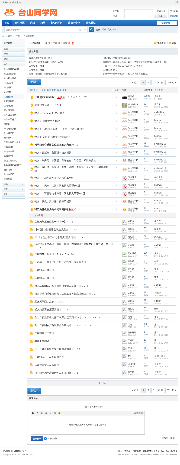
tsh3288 (132, 364)
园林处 (7, 124)
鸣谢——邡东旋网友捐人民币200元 (53, 177)
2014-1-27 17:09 (161, 343)
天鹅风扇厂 (9, 101)
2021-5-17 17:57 (161, 179)
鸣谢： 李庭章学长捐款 (47, 121)
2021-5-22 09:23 (161, 146)
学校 (6, 54)
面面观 (131, 96)
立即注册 (174, 16)
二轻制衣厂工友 (43, 333)
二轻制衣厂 (29, 36)
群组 (32, 22)
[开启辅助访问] (173, 2)
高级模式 (138, 413)
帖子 (81, 30)
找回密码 (174, 11)
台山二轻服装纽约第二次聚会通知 (52, 349)
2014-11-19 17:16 (161, 272)
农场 (6, 59)
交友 (110, 29)
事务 (6, 194)
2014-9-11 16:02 (161, 295)
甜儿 (156, 324)
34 (145, 236)
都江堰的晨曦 (41, 105)
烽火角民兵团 (10, 128)
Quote (50, 413)
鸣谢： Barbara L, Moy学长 (49, 113)
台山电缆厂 (9, 174)
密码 (115, 16)
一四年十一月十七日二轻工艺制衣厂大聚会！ (124, 66)
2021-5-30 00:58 (161, 138)
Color (37, 413)
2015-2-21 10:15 (161, 248)
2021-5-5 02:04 (160, 211)
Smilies (59, 413)
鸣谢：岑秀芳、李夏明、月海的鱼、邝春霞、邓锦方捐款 (65, 160)
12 (145, 208)
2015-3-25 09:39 (161, 231)
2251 (84, 97)
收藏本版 (161, 43)
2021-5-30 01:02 (161, 131)
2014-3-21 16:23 (161, 335)
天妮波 (131, 221)
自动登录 (161, 11)
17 (145, 292)
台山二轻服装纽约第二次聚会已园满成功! (56, 317)
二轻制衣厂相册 (36, 66)
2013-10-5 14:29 (161, 367)
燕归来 (157, 104)
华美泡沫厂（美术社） (12, 143)
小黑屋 (119, 451)
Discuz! (17, 451)
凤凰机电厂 (9, 156)
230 (145, 253)
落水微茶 (132, 253)
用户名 (115, 11)
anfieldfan (159, 112)
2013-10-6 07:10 (161, 359)
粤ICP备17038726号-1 (166, 451)
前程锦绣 (132, 332)
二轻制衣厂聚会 (36, 70)
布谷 (156, 316)
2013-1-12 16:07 (161, 374)
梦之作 (157, 221)
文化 (6, 189)
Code (55, 413)
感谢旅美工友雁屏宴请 (46, 309)
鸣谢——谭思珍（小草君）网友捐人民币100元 (59, 193)
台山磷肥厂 (9, 133)
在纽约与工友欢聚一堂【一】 (43, 58)
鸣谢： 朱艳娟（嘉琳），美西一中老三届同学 (59, 128)
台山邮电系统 (10, 78)
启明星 (157, 96)
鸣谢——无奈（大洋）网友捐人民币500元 (57, 185)
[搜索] (91, 30)
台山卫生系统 (10, 74)
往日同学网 (74, 22)
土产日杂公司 (10, 115)
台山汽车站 (9, 151)
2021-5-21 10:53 (161, 154)
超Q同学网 (57, 22)
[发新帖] (34, 82)
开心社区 (20, 22)
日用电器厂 (9, 106)
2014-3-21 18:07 (161, 327)
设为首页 (6, 2)
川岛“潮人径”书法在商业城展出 (117, 58)
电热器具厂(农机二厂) (12, 165)
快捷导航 (166, 23)
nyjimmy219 (160, 144)
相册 (42, 22)
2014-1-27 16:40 (161, 351)
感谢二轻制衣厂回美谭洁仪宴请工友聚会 (48, 73)
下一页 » (103, 383)
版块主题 (38, 215)
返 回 (136, 82)
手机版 (127, 451)
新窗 (116, 90)
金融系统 (8, 179)
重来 (156, 269)
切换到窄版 (176, 2)
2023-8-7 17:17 (160, 115)
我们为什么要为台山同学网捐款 (51, 209)
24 (145, 244)
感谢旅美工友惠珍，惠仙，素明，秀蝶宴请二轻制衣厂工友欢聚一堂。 (135, 62)
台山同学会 (148, 451)
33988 (147, 96)
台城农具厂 (9, 147)
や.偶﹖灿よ (159, 356)
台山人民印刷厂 (11, 160)
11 (145, 143)
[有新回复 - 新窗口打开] (31, 222)
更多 (65, 90)
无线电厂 (8, 92)
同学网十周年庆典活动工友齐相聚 (52, 372)
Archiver (137, 451)
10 (145, 371)
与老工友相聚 (41, 341)
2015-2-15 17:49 (161, 256)
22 (145, 284)
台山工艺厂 (9, 83)
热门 (49, 90)
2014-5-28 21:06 (161, 319)
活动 (104, 29)
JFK (129, 356)
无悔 (156, 309)
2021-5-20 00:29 (161, 162)
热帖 (54, 90)
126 (145, 324)
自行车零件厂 (10, 119)
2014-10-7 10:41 (161, 287)
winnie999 (133, 104)
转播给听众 (52, 438)
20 (145, 228)
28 (145, 308)
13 (89, 325)
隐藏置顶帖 (117, 97)
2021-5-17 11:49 (161, 203)
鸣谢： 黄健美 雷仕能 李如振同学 (52, 136)
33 (145, 104)
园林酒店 (8, 170)
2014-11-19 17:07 (161, 280)
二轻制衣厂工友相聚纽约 (48, 357)
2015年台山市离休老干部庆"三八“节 (46, 62)
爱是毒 (157, 229)
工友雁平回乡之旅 (44, 301)
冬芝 (156, 261)
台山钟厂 (8, 87)
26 (145, 348)
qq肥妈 (157, 245)
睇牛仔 (131, 261)
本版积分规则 (168, 438)
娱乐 (6, 184)
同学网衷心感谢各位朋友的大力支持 (54, 144)
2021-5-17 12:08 (161, 187)
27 (145, 300)
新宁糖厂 (8, 138)
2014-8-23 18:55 (161, 311)
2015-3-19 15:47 (161, 239)
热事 (6, 49)
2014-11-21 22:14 (161, 264)
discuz (116, 29)
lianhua (158, 120)
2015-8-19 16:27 (161, 223)
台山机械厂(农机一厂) (12, 70)
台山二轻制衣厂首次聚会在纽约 (51, 325)
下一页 (170, 82)
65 (145, 316)
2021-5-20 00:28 (161, 171)
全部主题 (33, 90)
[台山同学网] (30, 18)
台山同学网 (3, 36)
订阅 (174, 43)
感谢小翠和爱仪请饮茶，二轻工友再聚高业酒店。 (126, 73)
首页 (6, 22)
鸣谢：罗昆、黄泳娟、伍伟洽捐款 (52, 201)
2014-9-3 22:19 (160, 303)
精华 (59, 90)
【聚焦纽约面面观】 (45, 97)
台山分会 (132, 177)
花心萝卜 (158, 177)
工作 (18, 36)
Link (46, 413)
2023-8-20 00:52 (161, 107)
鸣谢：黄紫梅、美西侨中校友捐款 (52, 152)
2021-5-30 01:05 (161, 123)
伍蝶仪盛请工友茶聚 (45, 364)
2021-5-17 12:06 (161, 195)
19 (145, 340)
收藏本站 (16, 2)
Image (41, 413)
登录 (94, 425)
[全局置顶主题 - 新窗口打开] (31, 98)
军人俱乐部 (9, 110)
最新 (43, 90)
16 (145, 220)
